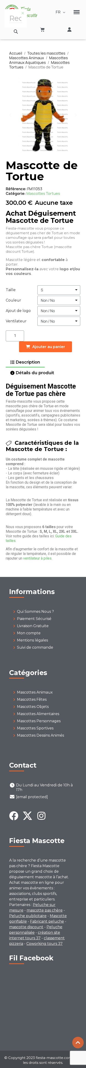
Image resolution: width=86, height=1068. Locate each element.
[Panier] (42, 30)
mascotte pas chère (45, 910)
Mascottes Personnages (39, 721)
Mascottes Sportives (35, 728)
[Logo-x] (27, 815)
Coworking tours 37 (44, 943)
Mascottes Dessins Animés (40, 735)
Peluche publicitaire (28, 916)
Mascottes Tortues (43, 193)
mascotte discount (26, 927)
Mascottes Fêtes (32, 699)
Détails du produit (35, 372)
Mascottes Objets (33, 706)
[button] (15, 31)
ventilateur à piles (37, 558)
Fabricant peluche (47, 921)
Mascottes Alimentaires (38, 714)
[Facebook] (13, 815)
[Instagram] (41, 815)
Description (28, 362)
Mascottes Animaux (35, 692)
